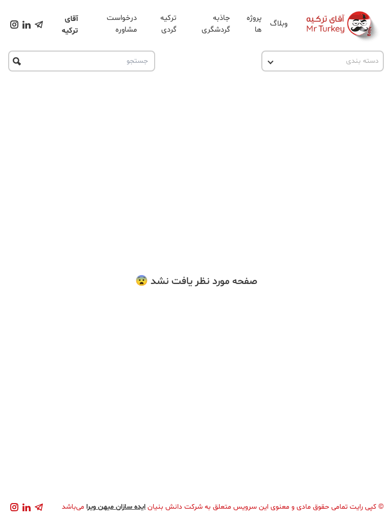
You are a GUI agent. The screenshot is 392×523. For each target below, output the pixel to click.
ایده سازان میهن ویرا (115, 507)
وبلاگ (278, 23)
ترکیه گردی (168, 24)
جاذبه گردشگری (216, 24)
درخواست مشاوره (122, 24)
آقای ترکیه (70, 25)
